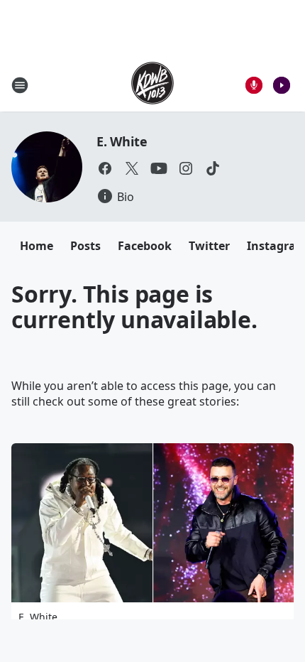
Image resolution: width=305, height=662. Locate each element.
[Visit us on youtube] (158, 168)
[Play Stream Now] (281, 85)
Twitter (209, 246)
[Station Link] (152, 85)
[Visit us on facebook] (104, 168)
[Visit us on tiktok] (212, 168)
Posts (85, 246)
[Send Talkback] (253, 85)
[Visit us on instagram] (185, 168)
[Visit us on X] (131, 168)
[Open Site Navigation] (19, 85)
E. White (121, 141)
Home (36, 246)
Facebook (145, 246)
